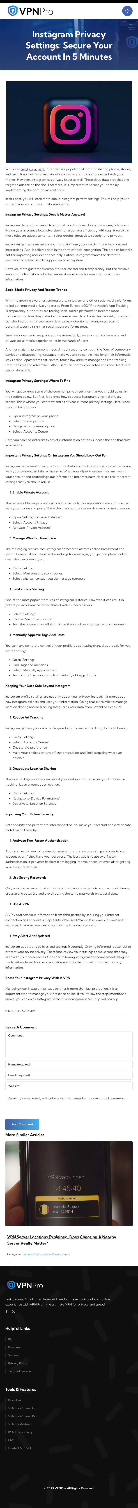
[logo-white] (30, 6)
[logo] (25, 1282)
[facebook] (6, 1311)
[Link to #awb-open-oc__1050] (127, 11)
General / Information (37, 1254)
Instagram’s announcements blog (99, 957)
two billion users (32, 169)
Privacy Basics (61, 1254)
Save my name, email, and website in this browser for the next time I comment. (67, 1098)
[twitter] (13, 1311)
